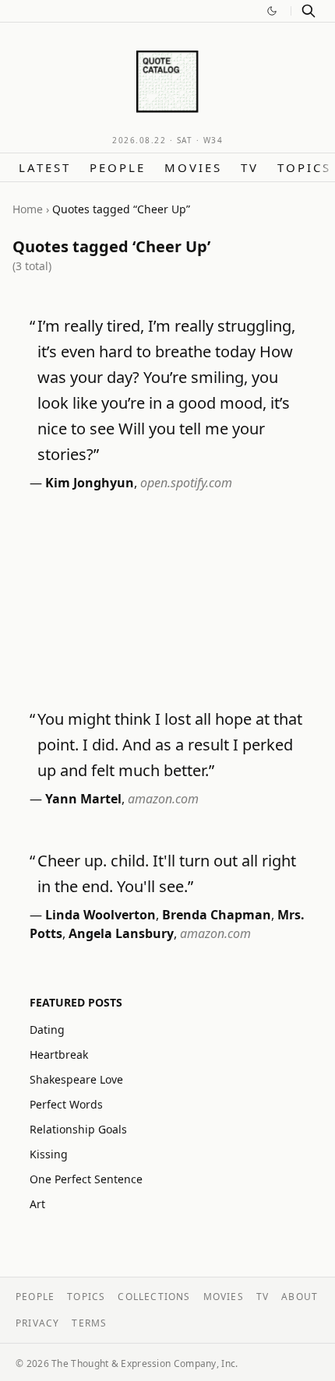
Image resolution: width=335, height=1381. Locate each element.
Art (37, 1204)
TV (250, 167)
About (299, 1296)
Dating (47, 1029)
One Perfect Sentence (86, 1179)
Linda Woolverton (100, 914)
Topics (304, 167)
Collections (154, 1296)
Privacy (37, 1323)
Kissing (49, 1154)
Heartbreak (59, 1054)
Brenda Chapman (216, 914)
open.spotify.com (186, 482)
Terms (89, 1323)
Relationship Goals (78, 1129)
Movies (193, 167)
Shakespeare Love (76, 1079)
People (118, 167)
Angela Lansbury (121, 933)
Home (27, 209)
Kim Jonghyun (89, 482)
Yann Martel (83, 798)
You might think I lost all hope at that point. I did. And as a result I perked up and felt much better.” (169, 744)
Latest (45, 167)
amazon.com (163, 798)
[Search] (308, 11)
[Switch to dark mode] (272, 11)
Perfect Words (66, 1104)
